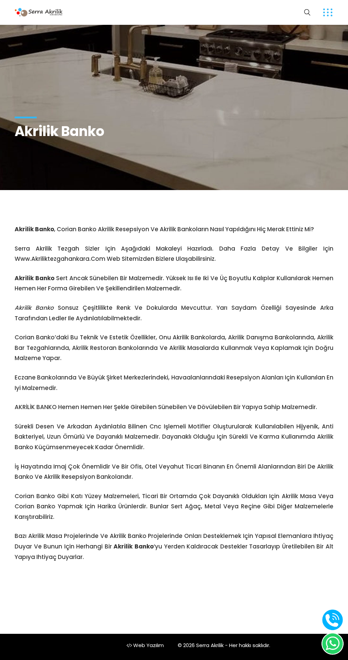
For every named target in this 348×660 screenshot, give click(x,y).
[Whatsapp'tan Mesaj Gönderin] (332, 644)
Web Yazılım (148, 645)
